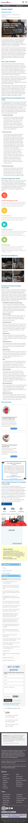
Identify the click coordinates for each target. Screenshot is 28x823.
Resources (14, 762)
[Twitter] (7, 809)
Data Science (6, 802)
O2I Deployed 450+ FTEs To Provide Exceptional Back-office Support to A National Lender (11, 597)
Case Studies (4, 579)
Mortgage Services (6, 650)
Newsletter (6, 782)
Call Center (6, 804)
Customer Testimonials (7, 570)
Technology (19, 782)
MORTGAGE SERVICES (7, 9)
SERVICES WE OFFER (6, 12)
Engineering (19, 794)
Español (15, 761)
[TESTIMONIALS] (21, 509)
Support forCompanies (16, 265)
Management (6, 278)
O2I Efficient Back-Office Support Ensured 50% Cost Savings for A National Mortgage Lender (11, 587)
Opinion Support (17, 278)
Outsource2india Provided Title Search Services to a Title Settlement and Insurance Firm (11, 631)
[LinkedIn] (9, 808)
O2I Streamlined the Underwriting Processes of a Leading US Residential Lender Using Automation (11, 625)
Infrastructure (20, 776)
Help (18, 774)
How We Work (8, 762)
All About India (20, 784)
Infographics (19, 786)
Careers (5, 780)
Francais (11, 761)
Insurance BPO (7, 798)
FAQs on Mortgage (6, 573)
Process (4, 567)
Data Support (6, 796)
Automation (19, 802)
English (7, 761)
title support (6, 490)
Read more (13, 428)
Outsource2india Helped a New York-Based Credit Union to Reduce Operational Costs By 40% (11, 592)
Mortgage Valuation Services (8, 657)
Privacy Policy (6, 767)
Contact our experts (5, 499)
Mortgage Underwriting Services (9, 660)
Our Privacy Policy (16, 700)
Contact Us (5, 787)
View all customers (17, 543)
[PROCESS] (4, 509)
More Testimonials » (14, 478)
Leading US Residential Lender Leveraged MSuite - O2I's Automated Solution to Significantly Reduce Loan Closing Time (11, 620)
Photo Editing (6, 800)
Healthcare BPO (20, 800)
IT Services (19, 796)
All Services (23, 761)
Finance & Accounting (21, 798)
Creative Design (7, 794)
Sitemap (5, 786)
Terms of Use (14, 757)
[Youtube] (12, 808)
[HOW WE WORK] (13, 509)
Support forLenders (4, 265)
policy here (17, 816)
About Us (3, 762)
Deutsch (18, 761)
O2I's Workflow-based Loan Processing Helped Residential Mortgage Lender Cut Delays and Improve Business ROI (10, 615)
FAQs (5, 784)
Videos (5, 776)
